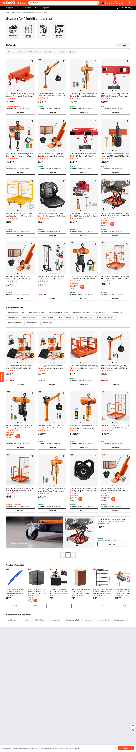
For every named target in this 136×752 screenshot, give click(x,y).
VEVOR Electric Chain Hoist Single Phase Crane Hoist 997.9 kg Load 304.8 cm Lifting (83, 278)
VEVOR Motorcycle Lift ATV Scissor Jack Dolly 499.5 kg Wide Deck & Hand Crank (111, 520)
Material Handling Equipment (29, 12)
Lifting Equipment (42, 12)
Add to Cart (20, 112)
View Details (20, 384)
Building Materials (15, 12)
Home (7, 12)
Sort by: (119, 45)
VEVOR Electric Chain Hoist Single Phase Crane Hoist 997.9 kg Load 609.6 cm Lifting (20, 156)
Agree (126, 748)
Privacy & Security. (74, 748)
